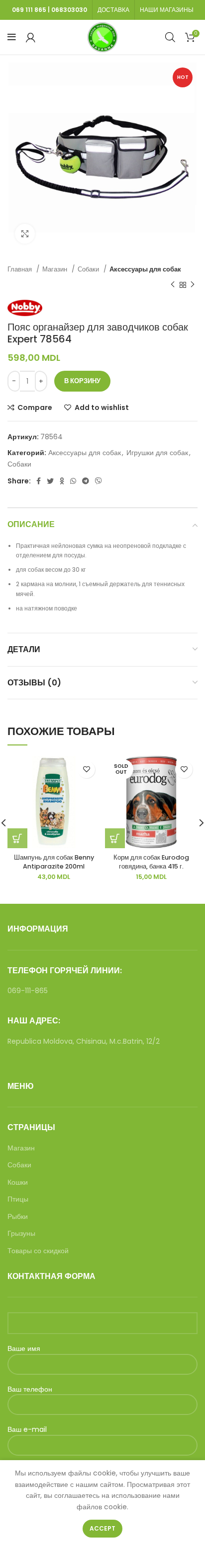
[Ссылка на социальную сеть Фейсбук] (38, 480)
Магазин (55, 269)
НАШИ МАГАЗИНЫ (167, 9)
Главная (20, 269)
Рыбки (17, 1216)
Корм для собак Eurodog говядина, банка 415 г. (151, 862)
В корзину (82, 381)
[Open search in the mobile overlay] (170, 37)
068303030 (69, 9)
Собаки (89, 269)
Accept (102, 1528)
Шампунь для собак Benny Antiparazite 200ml (54, 862)
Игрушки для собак (157, 453)
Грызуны (21, 1233)
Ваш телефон (29, 1389)
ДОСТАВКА (113, 9)
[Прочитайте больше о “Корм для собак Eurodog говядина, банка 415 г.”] (115, 838)
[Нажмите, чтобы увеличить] (25, 234)
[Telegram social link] (85, 480)
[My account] (30, 37)
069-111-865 (27, 991)
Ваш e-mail (27, 1429)
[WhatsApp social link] (73, 480)
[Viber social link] (98, 480)
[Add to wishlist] (86, 769)
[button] (17, 838)
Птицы (17, 1199)
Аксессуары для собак (145, 269)
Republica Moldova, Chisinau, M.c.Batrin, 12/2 (83, 1041)
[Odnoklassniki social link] (62, 480)
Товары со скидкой (38, 1251)
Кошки (17, 1182)
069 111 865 (29, 9)
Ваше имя (23, 1348)
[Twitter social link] (50, 480)
